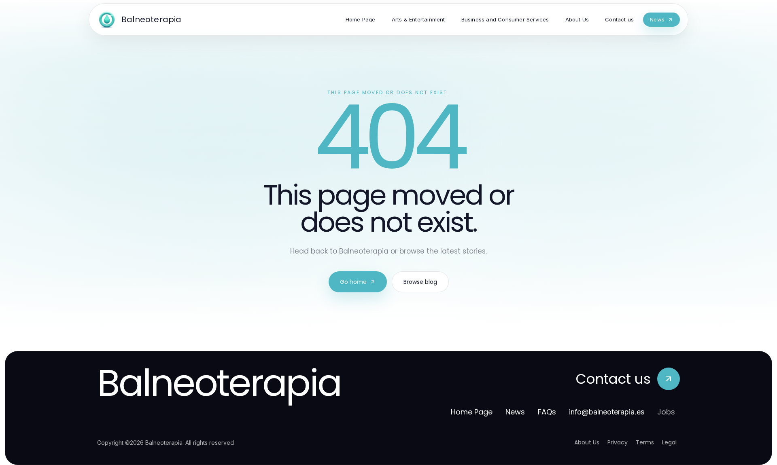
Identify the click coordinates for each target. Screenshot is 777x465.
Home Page (472, 412)
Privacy (617, 442)
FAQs (547, 412)
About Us (586, 442)
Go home (353, 282)
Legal (669, 442)
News (515, 412)
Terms (645, 442)
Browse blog (420, 282)
